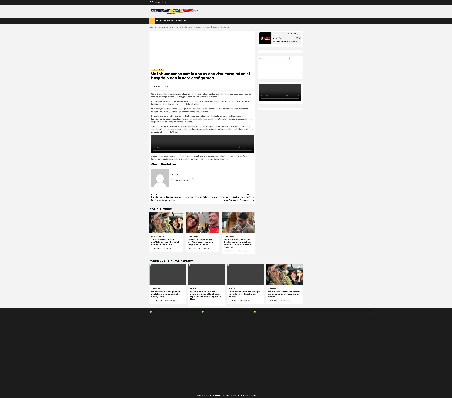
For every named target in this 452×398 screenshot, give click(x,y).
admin (166, 86)
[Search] (300, 20)
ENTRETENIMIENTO (157, 69)
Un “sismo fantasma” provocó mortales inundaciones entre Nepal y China (165, 294)
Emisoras (168, 21)
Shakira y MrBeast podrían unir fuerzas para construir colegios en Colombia (200, 242)
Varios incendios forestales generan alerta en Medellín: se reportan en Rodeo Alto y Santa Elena (205, 295)
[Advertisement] (202, 50)
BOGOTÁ (232, 288)
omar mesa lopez (169, 248)
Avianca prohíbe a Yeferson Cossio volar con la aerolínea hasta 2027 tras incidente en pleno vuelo (237, 243)
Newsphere (239, 395)
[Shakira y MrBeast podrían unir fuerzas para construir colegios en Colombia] (202, 222)
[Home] (152, 20)
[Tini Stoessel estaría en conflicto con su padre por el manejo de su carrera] (166, 222)
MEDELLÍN (193, 288)
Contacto (181, 21)
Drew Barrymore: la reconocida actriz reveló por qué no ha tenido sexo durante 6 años (176, 197)
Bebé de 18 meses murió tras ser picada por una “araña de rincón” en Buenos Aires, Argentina (228, 197)
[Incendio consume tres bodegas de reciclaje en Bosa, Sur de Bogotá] (245, 274)
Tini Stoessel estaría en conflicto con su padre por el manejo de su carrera (165, 242)
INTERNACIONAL (156, 288)
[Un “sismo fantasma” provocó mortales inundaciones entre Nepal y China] (167, 274)
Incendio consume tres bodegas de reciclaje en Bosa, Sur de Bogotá (244, 294)
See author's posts (182, 180)
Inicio (158, 21)
